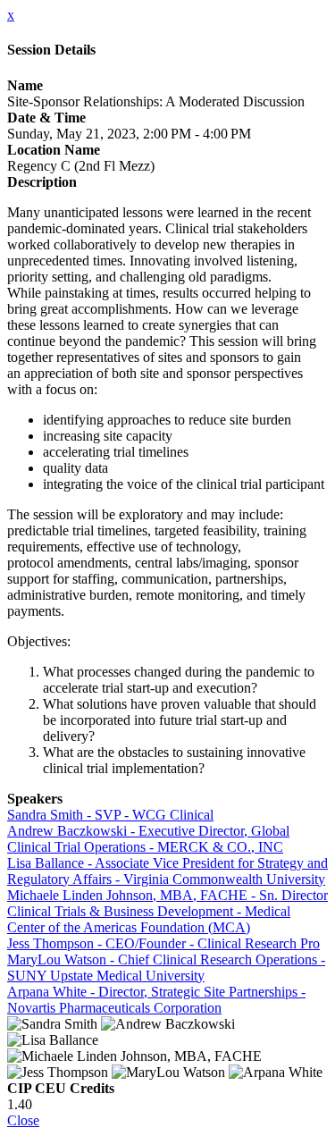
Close (23, 1120)
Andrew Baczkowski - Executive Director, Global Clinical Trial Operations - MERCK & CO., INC (148, 838)
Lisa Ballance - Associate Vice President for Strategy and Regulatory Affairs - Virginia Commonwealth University (167, 871)
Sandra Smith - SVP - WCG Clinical (110, 814)
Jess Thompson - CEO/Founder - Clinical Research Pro (163, 943)
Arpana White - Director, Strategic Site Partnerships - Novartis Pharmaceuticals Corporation (156, 999)
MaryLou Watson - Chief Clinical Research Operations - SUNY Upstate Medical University (166, 967)
